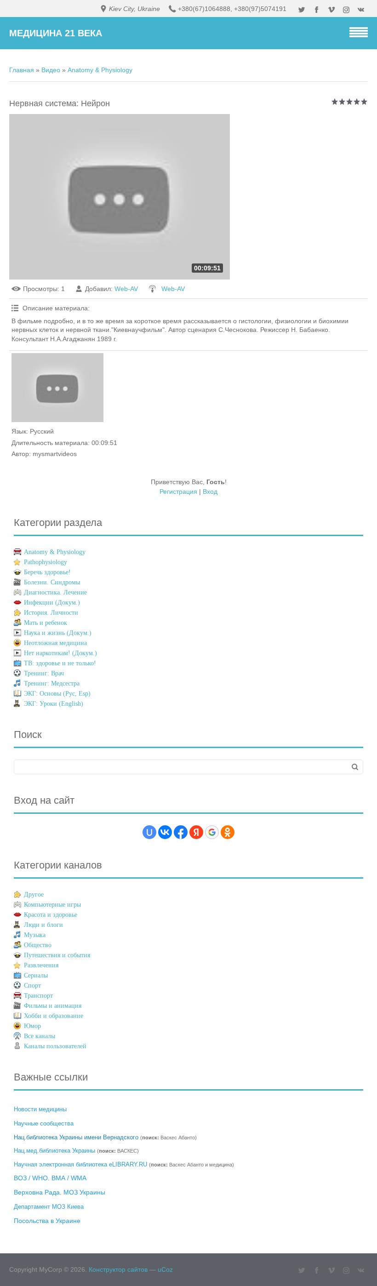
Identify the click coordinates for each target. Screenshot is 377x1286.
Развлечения (41, 965)
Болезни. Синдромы (52, 582)
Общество (37, 945)
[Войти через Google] (212, 832)
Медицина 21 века (55, 33)
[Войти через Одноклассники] (227, 832)
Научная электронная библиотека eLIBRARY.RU (80, 1164)
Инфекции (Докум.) (52, 602)
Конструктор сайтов (118, 1269)
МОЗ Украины (84, 1192)
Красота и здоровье (50, 914)
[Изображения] (57, 387)
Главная (21, 70)
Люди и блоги (43, 924)
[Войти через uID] (149, 832)
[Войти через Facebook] (181, 832)
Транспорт (38, 995)
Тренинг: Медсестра (52, 683)
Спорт (32, 985)
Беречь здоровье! (47, 572)
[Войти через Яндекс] (196, 832)
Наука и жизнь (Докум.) (57, 632)
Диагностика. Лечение (55, 592)
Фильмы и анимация (52, 1005)
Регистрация (178, 491)
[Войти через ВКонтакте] (165, 832)
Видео (50, 70)
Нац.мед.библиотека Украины (54, 1150)
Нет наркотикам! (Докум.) (60, 653)
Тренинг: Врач (44, 673)
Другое (34, 894)
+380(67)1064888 (204, 8)
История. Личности (51, 612)
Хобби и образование (53, 1015)
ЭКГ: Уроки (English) (53, 703)
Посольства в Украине (47, 1220)
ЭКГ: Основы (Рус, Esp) (57, 693)
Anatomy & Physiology (100, 70)
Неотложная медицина (55, 643)
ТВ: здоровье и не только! (60, 663)
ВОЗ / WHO (31, 1178)
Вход (210, 491)
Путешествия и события (57, 955)
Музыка (35, 935)
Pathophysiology (45, 562)
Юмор (32, 1026)
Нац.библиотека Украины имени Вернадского (76, 1137)
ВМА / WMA (68, 1178)
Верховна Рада (37, 1192)
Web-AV (126, 288)
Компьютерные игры (52, 904)
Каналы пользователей (55, 1046)
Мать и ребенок (45, 622)
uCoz (165, 1269)
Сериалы (36, 975)
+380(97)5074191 (260, 8)
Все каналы (39, 1036)
